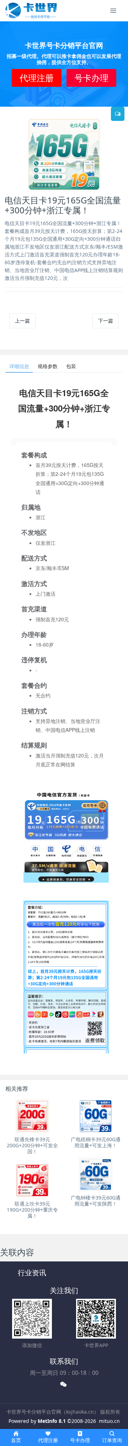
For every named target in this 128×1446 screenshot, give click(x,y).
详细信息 (19, 366)
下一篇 (105, 320)
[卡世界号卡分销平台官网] (31, 10)
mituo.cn (109, 1421)
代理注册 (37, 78)
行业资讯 (32, 1272)
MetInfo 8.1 (52, 1421)
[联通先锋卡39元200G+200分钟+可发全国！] (32, 1116)
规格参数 (48, 366)
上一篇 (22, 320)
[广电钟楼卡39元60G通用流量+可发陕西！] (96, 1174)
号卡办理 (91, 78)
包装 (71, 366)
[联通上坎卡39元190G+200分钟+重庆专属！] (32, 1180)
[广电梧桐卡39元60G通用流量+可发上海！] (96, 1116)
